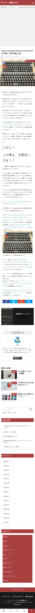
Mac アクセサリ (15, 58)
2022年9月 (6, 465)
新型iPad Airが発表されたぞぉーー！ (25, 395)
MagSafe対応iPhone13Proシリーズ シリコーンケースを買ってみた (17, 441)
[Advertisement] (17, 26)
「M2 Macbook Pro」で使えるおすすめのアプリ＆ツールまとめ (17, 426)
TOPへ (31, 611)
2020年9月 (6, 487)
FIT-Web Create (20, 602)
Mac (6, 558)
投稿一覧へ (17, 358)
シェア (10, 611)
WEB (4, 412)
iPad (6, 541)
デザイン (9, 412)
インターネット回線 (10, 576)
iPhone (6, 545)
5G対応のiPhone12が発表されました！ (25, 384)
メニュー (17, 611)
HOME (4, 7)
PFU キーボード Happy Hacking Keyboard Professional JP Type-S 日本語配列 (17, 283)
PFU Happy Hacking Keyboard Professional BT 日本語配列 (17, 267)
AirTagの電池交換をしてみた (10, 436)
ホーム (3, 611)
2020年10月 (6, 483)
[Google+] (21, 301)
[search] (30, 409)
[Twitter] (14, 301)
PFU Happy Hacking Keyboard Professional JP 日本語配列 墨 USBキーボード (17, 262)
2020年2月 (6, 500)
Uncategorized (8, 571)
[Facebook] (6, 301)
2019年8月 (6, 522)
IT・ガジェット (12, 7)
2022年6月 (6, 470)
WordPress (17, 604)
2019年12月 (6, 509)
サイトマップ (6, 596)
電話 (24, 611)
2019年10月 (6, 513)
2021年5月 (6, 479)
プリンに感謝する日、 (22, 600)
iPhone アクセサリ (9, 550)
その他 (6, 580)
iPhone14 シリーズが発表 (9, 432)
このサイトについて (17, 596)
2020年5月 (6, 492)
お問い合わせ (29, 596)
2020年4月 (6, 496)
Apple (15, 371)
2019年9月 (6, 518)
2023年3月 (6, 461)
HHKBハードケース (18, 292)
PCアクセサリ (8, 567)
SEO (14, 412)
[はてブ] (28, 301)
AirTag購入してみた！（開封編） (25, 372)
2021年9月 (6, 474)
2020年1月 (6, 505)
